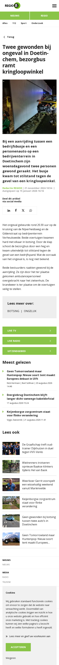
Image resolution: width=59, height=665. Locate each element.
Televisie (6, 582)
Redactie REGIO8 (12, 188)
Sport (24, 23)
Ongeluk (30, 311)
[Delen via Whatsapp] (30, 210)
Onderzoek (37, 23)
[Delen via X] (23, 210)
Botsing (13, 311)
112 (14, 23)
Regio (44, 15)
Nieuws (14, 15)
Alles (5, 23)
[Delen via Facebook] (15, 210)
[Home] (14, 6)
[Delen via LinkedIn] (8, 210)
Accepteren (18, 647)
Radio (5, 577)
